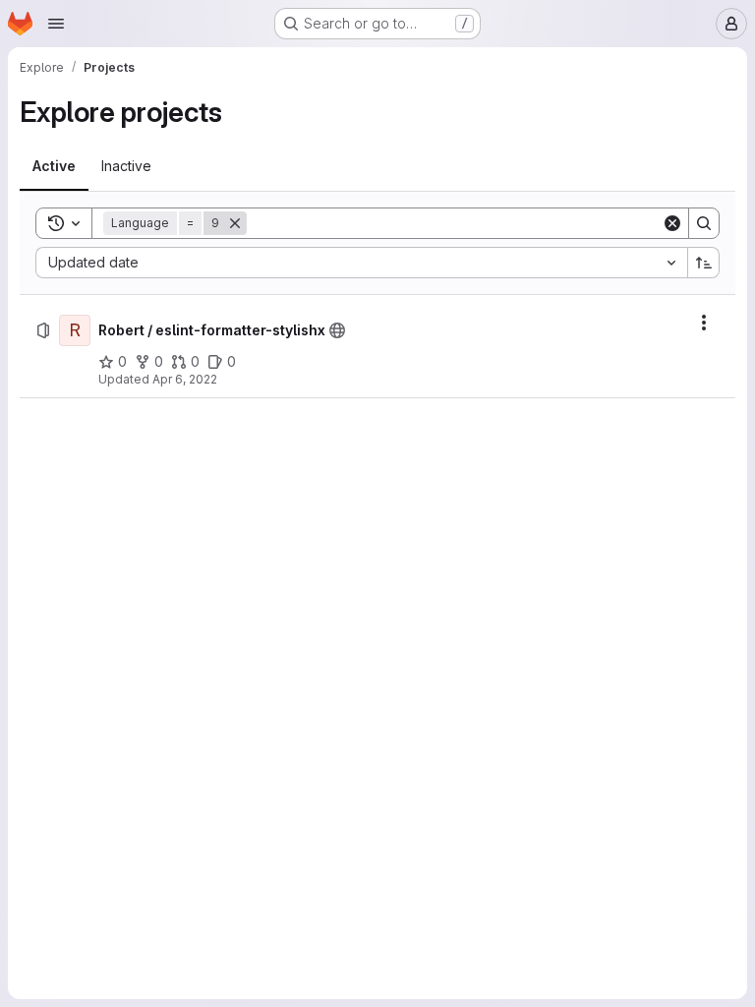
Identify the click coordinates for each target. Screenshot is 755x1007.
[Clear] (672, 223)
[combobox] (361, 262)
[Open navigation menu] (56, 23)
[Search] (704, 223)
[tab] (54, 166)
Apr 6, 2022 (184, 379)
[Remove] (235, 223)
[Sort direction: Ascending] (704, 262)
